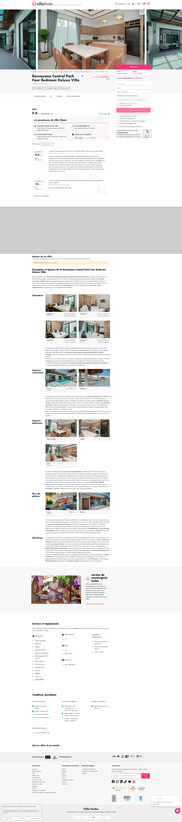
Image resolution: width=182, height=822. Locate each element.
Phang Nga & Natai (68, 780)
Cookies (84, 773)
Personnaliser (9, 818)
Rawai (35, 83)
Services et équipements (73, 96)
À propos (35, 769)
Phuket (64, 782)
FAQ (33, 773)
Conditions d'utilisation (88, 769)
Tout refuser (21, 818)
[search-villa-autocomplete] (129, 4)
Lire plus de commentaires (41, 196)
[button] (71, 271)
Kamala (64, 771)
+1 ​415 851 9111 (122, 132)
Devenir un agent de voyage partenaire (44, 792)
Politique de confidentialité (90, 771)
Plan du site (35, 775)
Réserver (133, 110)
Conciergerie (36, 777)
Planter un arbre (37, 784)
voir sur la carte (43, 83)
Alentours (59, 96)
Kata (63, 777)
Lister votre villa (37, 780)
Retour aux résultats (40, 96)
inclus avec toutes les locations (95, 604)
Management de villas (38, 782)
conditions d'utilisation (131, 103)
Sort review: (35, 144)
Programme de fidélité (39, 790)
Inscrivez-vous (145, 776)
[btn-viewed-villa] (138, 3)
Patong (64, 775)
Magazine (35, 786)
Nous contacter (36, 771)
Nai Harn (64, 784)
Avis (51, 96)
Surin (63, 773)
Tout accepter (35, 818)
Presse (34, 788)
